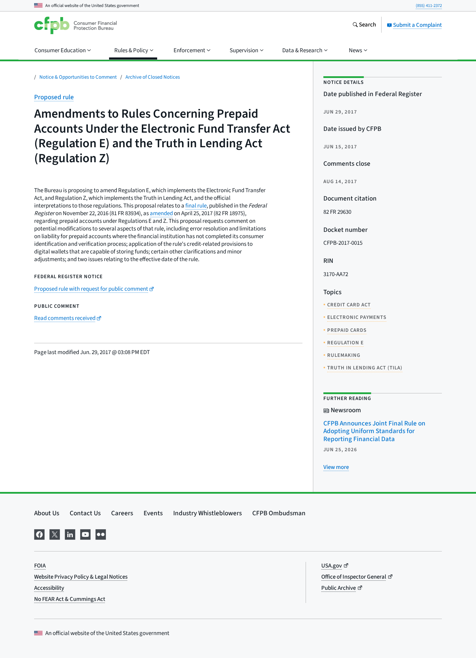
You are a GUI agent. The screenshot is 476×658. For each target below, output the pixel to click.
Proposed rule (54, 97)
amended (161, 213)
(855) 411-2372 (429, 5)
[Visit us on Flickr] (100, 534)
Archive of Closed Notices (152, 77)
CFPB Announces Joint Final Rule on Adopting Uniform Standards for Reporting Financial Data (374, 431)
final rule (196, 206)
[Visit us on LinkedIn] (70, 534)
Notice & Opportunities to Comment (78, 77)
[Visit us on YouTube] (85, 534)
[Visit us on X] (54, 534)
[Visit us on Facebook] (39, 534)
